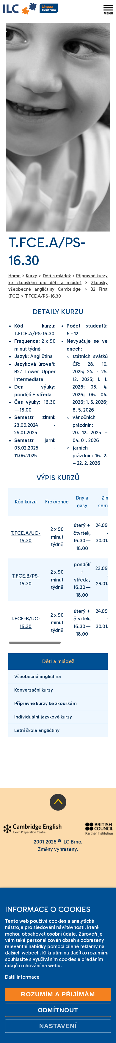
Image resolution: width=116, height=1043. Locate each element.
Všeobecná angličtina (37, 676)
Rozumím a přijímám (58, 994)
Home (14, 275)
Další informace (22, 977)
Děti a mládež (58, 661)
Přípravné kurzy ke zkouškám (45, 703)
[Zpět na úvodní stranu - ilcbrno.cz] (30, 9)
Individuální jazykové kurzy (43, 717)
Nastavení (58, 1026)
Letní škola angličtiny (36, 730)
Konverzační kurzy (33, 690)
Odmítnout (58, 1010)
